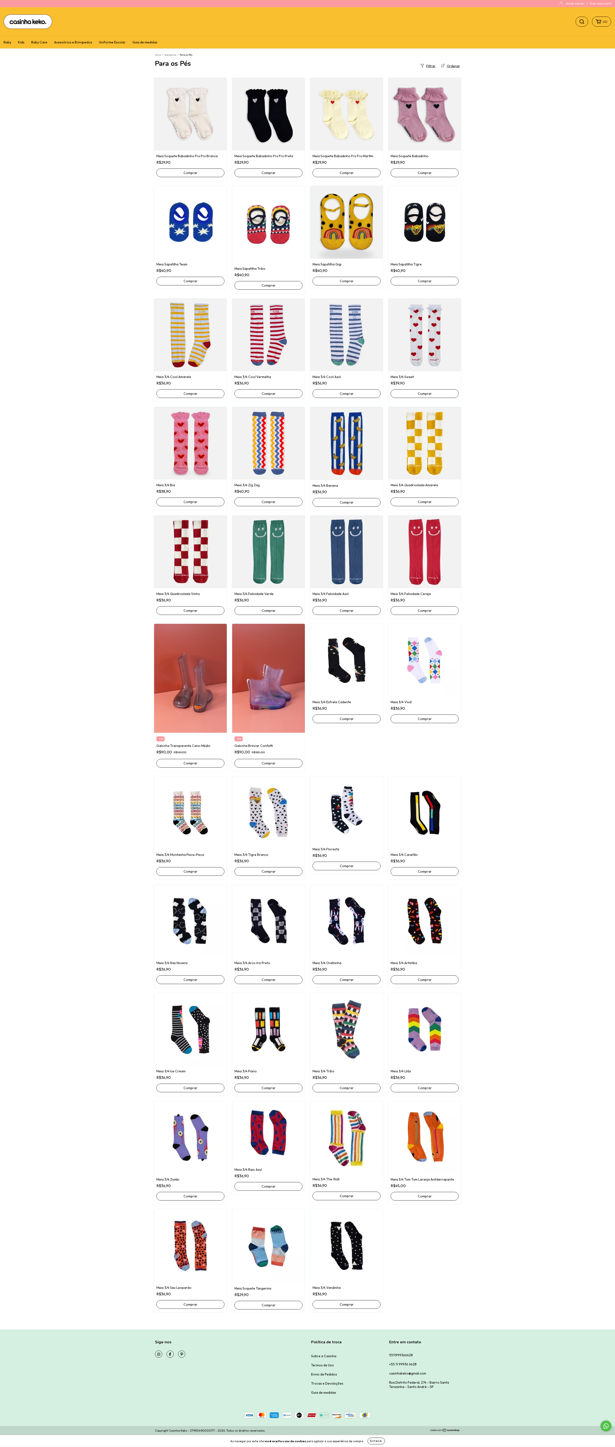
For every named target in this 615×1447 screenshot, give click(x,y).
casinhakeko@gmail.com (407, 1373)
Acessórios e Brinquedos (73, 42)
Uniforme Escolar (112, 42)
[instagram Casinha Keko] (158, 1354)
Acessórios (170, 54)
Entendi (376, 1441)
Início (158, 54)
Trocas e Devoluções (327, 1383)
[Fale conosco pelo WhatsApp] (606, 1426)
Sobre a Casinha (323, 1356)
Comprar (190, 173)
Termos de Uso (322, 1365)
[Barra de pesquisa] (582, 22)
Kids (21, 42)
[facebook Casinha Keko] (170, 1354)
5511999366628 (401, 1355)
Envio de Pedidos (324, 1374)
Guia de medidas (144, 42)
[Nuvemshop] (445, 1431)
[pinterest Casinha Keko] (181, 1354)
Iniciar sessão (575, 3)
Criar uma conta (600, 3)
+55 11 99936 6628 (403, 1364)
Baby (7, 42)
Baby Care (39, 42)
